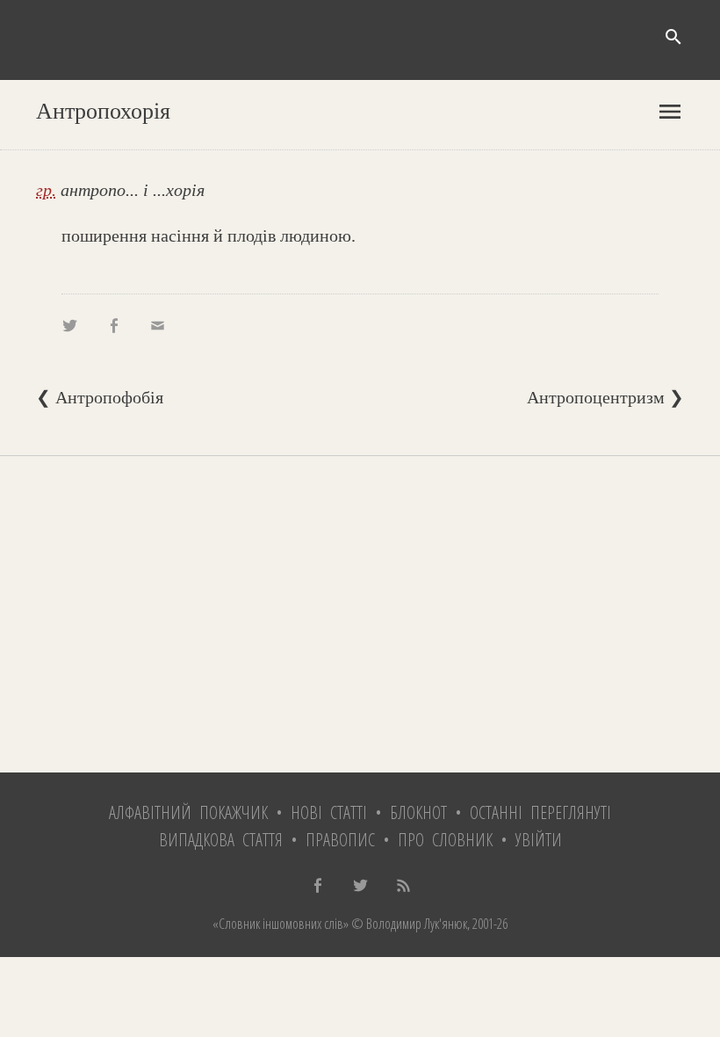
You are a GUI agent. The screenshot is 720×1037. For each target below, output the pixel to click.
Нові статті (329, 812)
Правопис (340, 840)
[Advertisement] (360, 614)
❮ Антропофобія (99, 397)
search (673, 36)
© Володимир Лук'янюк (408, 923)
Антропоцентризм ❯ (605, 397)
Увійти (538, 840)
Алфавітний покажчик (188, 812)
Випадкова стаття (221, 840)
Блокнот (418, 812)
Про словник (445, 840)
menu (670, 112)
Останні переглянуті (540, 812)
